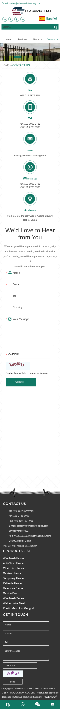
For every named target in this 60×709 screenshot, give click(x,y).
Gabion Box (10, 593)
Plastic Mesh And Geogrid (18, 608)
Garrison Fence (12, 573)
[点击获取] (13, 673)
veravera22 (22, 530)
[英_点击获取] (18, 366)
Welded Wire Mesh (14, 603)
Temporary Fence (13, 578)
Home (7, 39)
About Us (37, 39)
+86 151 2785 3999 (30, 187)
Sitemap (17, 696)
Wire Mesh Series (13, 598)
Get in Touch (15, 615)
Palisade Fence (12, 583)
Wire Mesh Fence (13, 558)
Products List (17, 551)
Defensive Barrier (13, 588)
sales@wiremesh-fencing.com (30, 155)
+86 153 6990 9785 (30, 183)
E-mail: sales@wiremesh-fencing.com (21, 3)
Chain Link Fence (13, 568)
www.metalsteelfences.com (40, 34)
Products (22, 39)
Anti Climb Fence (13, 563)
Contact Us (52, 39)
